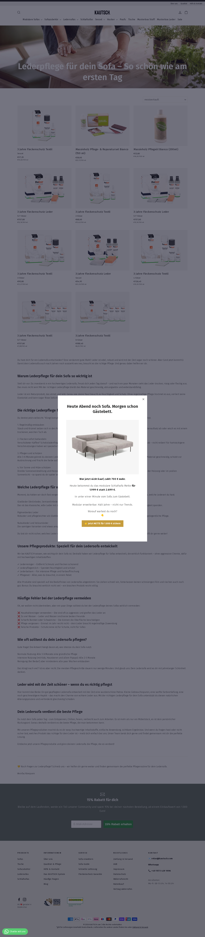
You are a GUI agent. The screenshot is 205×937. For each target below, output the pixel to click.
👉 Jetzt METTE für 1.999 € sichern (102, 523)
